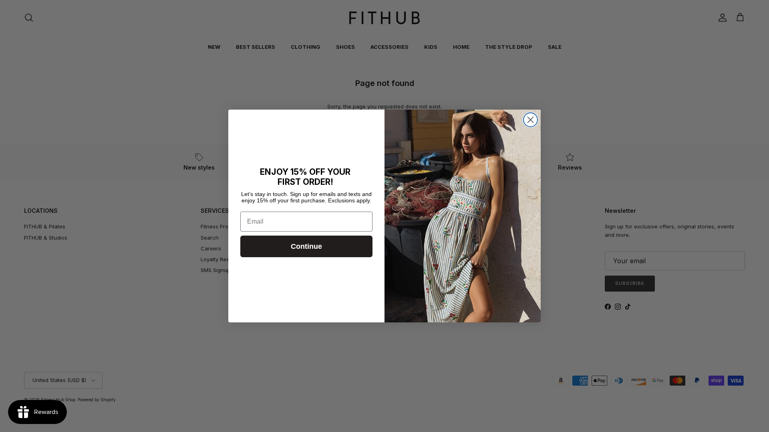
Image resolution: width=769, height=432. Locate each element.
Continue (306, 246)
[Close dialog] (530, 120)
